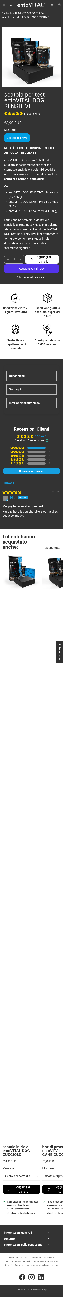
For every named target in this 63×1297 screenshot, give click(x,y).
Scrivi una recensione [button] (31, 471)
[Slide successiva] (57, 885)
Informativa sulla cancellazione (44, 1265)
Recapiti (8, 1265)
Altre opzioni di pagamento (31, 277)
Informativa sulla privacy (43, 1257)
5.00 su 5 (40, 436)
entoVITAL (26, 1289)
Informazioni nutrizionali (25, 403)
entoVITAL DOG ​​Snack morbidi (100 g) (33, 211)
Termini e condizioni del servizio (18, 1261)
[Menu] (3, 5)
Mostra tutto (52, 547)
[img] (12, 492)
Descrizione (17, 376)
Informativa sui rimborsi (19, 1257)
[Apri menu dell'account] (52, 4)
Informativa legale (21, 1265)
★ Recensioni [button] (59, 651)
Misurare (8, 1168)
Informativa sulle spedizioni (46, 1261)
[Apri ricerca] (10, 4)
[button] (14, 113)
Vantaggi (15, 389)
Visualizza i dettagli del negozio (21, 1213)
